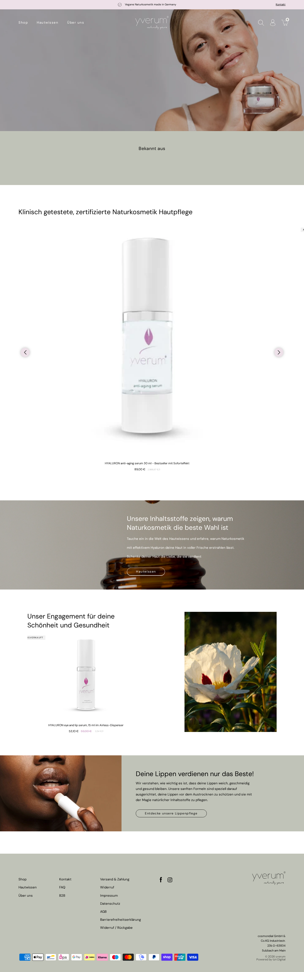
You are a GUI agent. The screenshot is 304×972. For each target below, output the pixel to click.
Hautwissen (146, 571)
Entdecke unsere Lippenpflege (171, 813)
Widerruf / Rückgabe (116, 927)
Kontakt (281, 4)
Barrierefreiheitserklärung (120, 919)
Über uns (25, 895)
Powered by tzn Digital (271, 959)
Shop (22, 879)
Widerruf (107, 887)
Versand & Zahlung (114, 879)
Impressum (109, 895)
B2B (62, 895)
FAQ (62, 887)
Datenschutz (110, 903)
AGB (103, 911)
